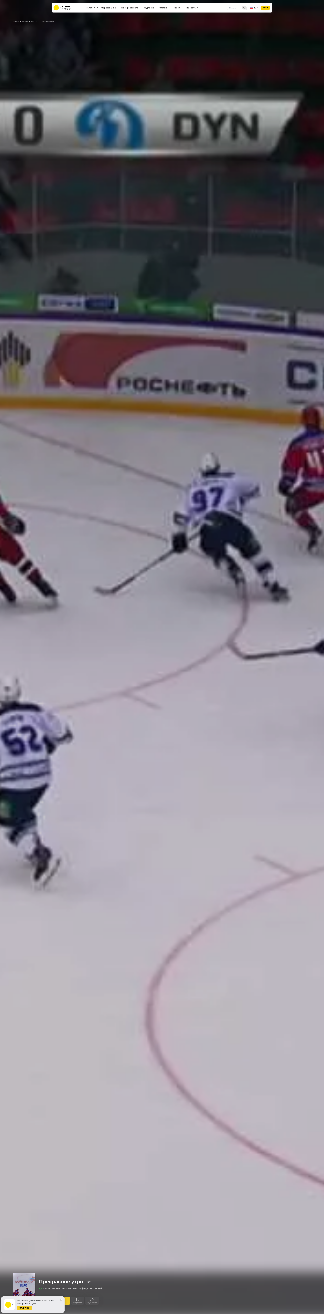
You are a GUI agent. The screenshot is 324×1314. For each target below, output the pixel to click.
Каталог (90, 8)
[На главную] (64, 8)
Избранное (77, 1303)
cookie (43, 1300)
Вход (265, 7)
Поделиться (92, 1303)
